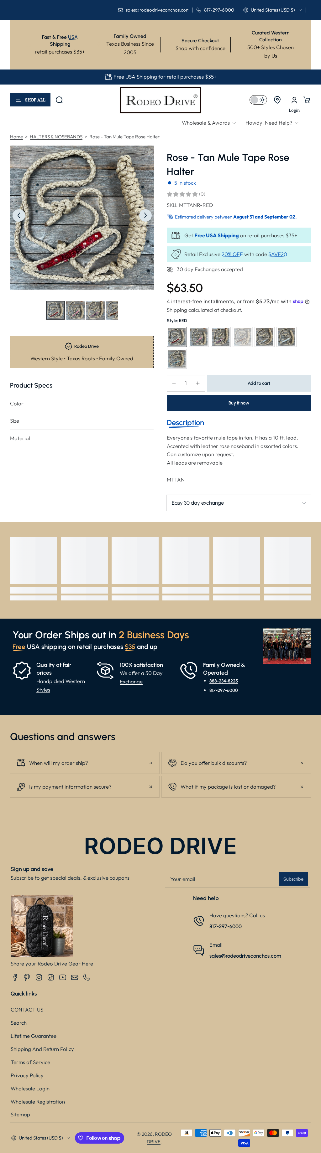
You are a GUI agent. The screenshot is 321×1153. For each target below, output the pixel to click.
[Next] (145, 215)
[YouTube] (62, 977)
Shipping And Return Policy (42, 1049)
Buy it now (239, 403)
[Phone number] (86, 977)
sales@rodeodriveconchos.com (245, 956)
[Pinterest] (27, 977)
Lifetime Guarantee (33, 1035)
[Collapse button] (84, 763)
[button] (273, 10)
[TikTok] (51, 977)
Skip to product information (22, 325)
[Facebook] (15, 977)
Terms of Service (30, 1062)
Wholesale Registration (38, 1101)
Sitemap (20, 1114)
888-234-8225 (223, 681)
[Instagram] (39, 977)
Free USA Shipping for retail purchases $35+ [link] (165, 76)
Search (19, 1022)
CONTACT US (27, 1009)
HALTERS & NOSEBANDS (56, 137)
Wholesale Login (30, 1088)
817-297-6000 (223, 690)
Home (16, 137)
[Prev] (19, 215)
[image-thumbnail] (55, 310)
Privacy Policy (27, 1075)
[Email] (74, 977)
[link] (211, 123)
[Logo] (160, 100)
